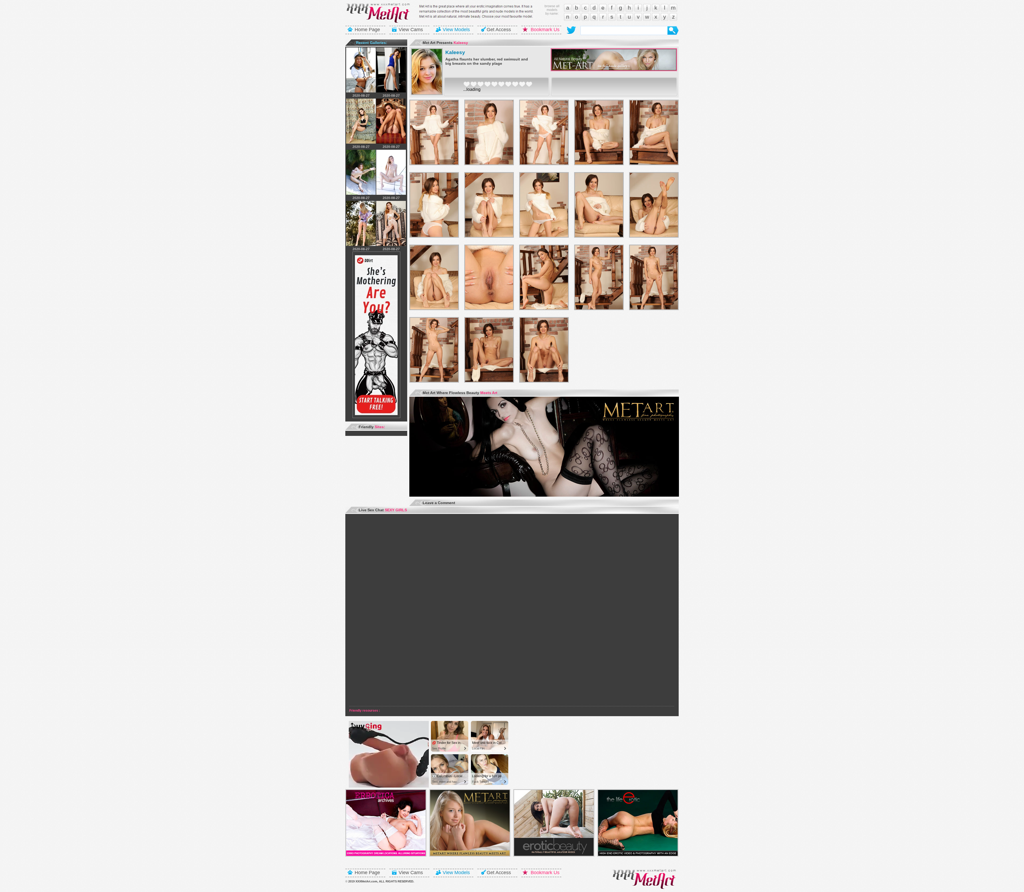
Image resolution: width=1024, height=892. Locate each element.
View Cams (411, 29)
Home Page (367, 29)
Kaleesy (455, 52)
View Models (456, 29)
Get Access (499, 29)
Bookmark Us (545, 29)
